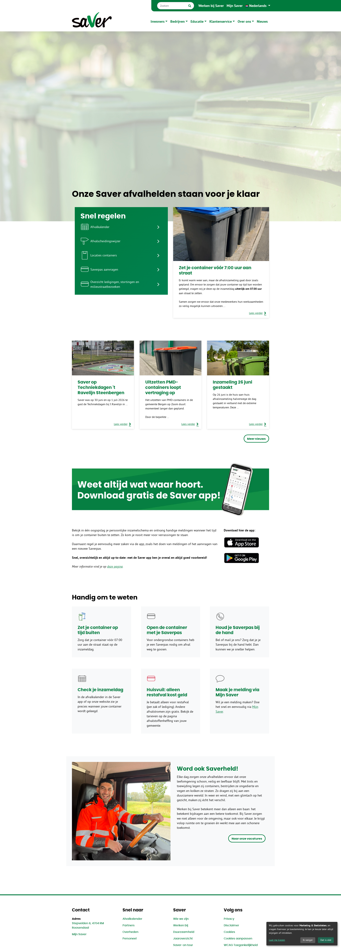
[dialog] (301, 933)
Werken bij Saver (211, 5)
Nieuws (262, 21)
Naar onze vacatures (247, 838)
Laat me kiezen (277, 940)
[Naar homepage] (92, 21)
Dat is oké (325, 940)
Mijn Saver (235, 5)
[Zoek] (189, 5)
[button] (258, 6)
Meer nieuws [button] (256, 438)
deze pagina (115, 566)
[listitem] (121, 227)
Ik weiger (308, 940)
